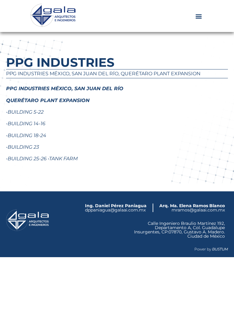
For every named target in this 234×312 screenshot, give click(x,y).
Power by (211, 249)
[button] (198, 16)
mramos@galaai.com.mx (192, 208)
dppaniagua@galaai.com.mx (116, 208)
